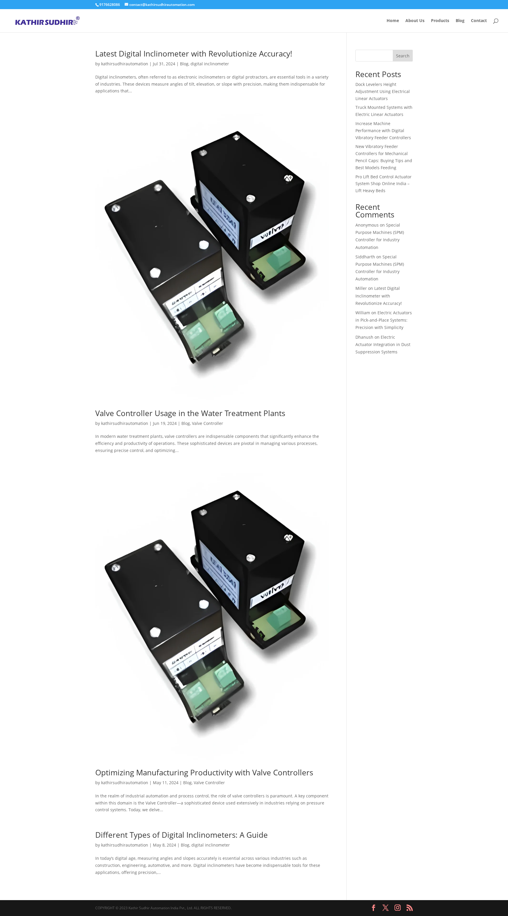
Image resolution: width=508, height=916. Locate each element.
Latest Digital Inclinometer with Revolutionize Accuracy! (193, 53)
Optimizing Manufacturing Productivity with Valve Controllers (204, 772)
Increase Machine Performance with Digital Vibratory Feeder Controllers (383, 130)
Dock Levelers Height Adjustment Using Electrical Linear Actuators (382, 91)
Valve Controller (207, 423)
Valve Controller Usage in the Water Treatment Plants (190, 413)
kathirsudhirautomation (124, 64)
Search (403, 56)
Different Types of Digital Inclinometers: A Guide (181, 834)
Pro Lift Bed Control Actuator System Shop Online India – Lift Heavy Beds (383, 184)
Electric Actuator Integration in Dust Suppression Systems (382, 344)
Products (440, 21)
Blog (460, 21)
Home (393, 21)
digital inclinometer (209, 64)
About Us (415, 21)
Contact (479, 21)
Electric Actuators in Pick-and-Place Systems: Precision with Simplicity (383, 320)
